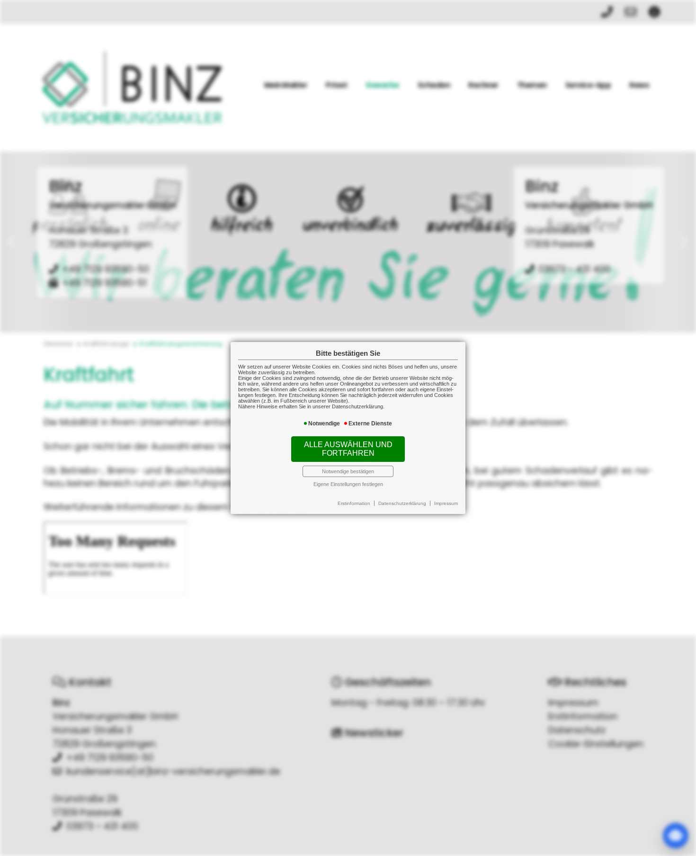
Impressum (446, 503)
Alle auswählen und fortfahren (348, 449)
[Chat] (675, 835)
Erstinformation (354, 503)
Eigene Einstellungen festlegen (348, 484)
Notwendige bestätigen (348, 471)
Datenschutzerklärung (402, 503)
